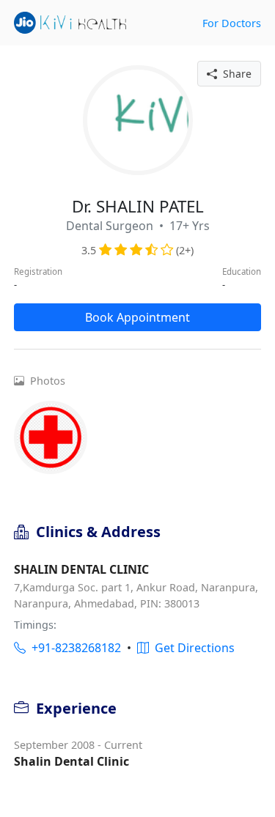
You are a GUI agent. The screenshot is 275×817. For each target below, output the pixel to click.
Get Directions (192, 648)
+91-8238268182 (73, 648)
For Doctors (231, 23)
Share (234, 74)
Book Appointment (137, 317)
